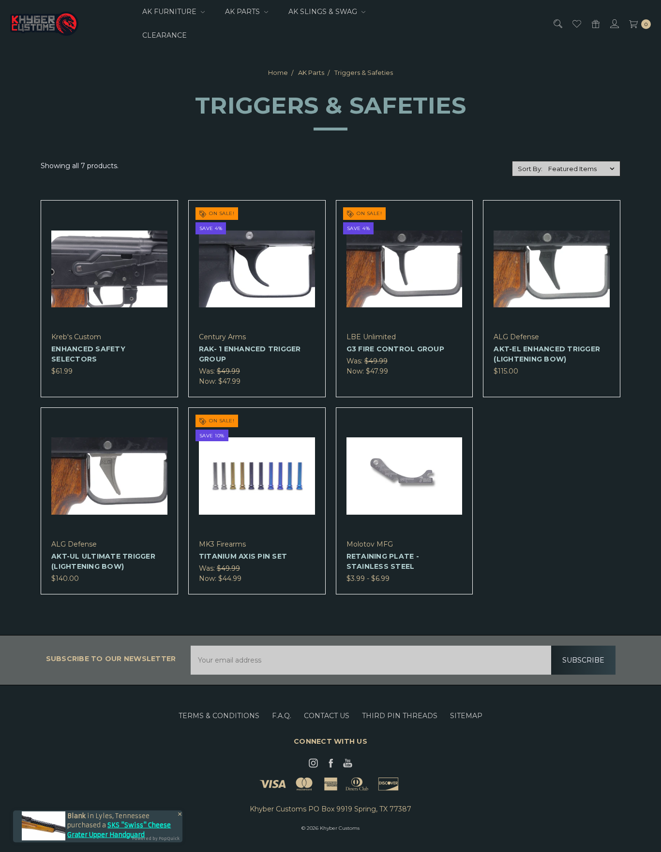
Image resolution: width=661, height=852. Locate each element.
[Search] (557, 24)
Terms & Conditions (219, 715)
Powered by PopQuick (156, 838)
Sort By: (530, 169)
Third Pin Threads (399, 715)
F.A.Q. (281, 715)
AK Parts (243, 11)
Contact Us (326, 715)
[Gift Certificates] (594, 24)
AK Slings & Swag (323, 11)
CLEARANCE (164, 35)
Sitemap (466, 715)
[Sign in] (613, 24)
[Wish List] (576, 24)
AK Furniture (170, 11)
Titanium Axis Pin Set (243, 556)
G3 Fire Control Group (395, 349)
